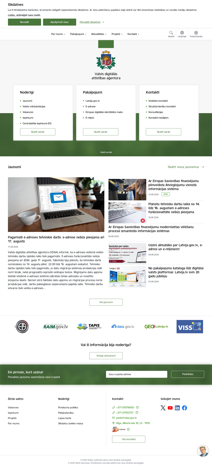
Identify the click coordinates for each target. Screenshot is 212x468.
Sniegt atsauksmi (106, 355)
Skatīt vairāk (37, 131)
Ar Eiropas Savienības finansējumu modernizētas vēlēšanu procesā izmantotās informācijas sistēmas (151, 229)
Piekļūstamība (66, 412)
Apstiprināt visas (60, 22)
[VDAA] (25, 34)
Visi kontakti (128, 439)
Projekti (12, 418)
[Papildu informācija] (137, 407)
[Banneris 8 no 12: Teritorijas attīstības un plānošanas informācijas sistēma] (89, 326)
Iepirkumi (13, 412)
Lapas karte (64, 418)
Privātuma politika (68, 407)
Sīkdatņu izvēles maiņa (70, 423)
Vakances (13, 407)
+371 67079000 (125, 407)
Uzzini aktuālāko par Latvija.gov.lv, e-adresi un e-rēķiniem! (175, 247)
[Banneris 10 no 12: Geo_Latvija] (156, 326)
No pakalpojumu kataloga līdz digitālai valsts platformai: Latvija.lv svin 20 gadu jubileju (176, 272)
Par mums (13, 423)
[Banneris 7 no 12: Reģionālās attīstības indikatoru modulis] (56, 326)
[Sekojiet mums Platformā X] (163, 407)
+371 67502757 (124, 412)
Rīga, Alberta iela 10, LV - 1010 (133, 423)
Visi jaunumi (106, 302)
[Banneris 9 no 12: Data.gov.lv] (122, 326)
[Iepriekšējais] (15, 326)
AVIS (166, 194)
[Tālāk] (196, 326)
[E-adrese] (118, 429)
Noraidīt (24, 22)
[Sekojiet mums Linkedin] (177, 407)
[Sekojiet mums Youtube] (170, 408)
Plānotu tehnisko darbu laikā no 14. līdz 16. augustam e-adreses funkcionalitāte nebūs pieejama (174, 208)
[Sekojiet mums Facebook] (184, 407)
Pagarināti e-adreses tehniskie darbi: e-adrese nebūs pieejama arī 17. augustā (56, 239)
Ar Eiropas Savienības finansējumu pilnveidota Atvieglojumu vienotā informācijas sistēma (173, 185)
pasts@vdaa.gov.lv (126, 417)
